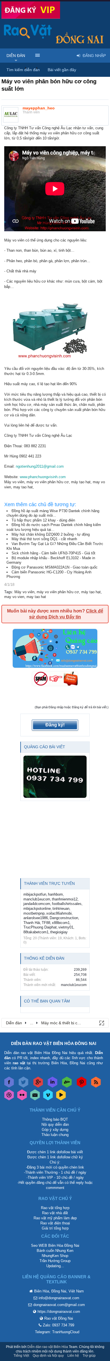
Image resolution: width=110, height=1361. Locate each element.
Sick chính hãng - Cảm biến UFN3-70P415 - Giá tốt (53, 553)
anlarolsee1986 (35, 918)
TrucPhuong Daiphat (40, 927)
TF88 (46, 923)
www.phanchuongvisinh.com (43, 477)
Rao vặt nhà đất (55, 1213)
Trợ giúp (89, 1356)
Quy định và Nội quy (48, 1356)
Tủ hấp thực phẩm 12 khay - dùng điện (43, 520)
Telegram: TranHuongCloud (57, 1332)
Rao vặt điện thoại (55, 1223)
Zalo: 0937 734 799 (58, 1325)
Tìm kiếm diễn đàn (23, 69)
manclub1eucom (36, 899)
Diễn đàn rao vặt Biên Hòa (47, 1347)
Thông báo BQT (55, 1119)
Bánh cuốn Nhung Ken (55, 1250)
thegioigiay (59, 932)
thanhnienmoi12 (65, 899)
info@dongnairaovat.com (59, 1298)
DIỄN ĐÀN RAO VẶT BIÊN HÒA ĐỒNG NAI (53, 1043)
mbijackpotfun (34, 894)
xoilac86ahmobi (59, 913)
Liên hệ (73, 1356)
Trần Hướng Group (55, 1261)
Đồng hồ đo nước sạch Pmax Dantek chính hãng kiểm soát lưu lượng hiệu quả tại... (53, 527)
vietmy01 (65, 927)
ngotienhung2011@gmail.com (40, 466)
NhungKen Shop (55, 1256)
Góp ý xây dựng (55, 1129)
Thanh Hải (31, 923)
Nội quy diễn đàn (55, 1124)
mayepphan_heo (39, 108)
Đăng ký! (55, 724)
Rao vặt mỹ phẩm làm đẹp (55, 1218)
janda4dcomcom (36, 904)
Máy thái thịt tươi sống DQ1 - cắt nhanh (44, 539)
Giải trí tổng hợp (55, 1228)
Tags (8, 592)
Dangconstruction (64, 918)
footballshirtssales (67, 904)
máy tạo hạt (91, 592)
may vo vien (14, 597)
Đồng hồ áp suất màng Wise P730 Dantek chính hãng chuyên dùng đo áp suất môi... (52, 513)
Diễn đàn (15, 55)
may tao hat (36, 597)
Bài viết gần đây (62, 69)
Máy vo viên (24, 592)
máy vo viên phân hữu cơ (58, 592)
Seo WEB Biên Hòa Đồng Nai (55, 1245)
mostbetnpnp (34, 913)
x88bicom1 (61, 923)
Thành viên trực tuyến (49, 883)
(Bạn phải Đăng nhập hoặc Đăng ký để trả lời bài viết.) (72, 707)
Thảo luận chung (55, 1135)
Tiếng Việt (21, 1356)
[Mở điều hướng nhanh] (101, 1022)
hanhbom (55, 894)
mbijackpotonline (37, 908)
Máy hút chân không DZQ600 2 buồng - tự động (51, 534)
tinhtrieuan (60, 908)
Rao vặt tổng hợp (55, 1208)
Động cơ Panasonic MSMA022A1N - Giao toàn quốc (55, 567)
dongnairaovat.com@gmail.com (59, 1305)
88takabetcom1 (36, 932)
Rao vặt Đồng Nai (58, 1318)
